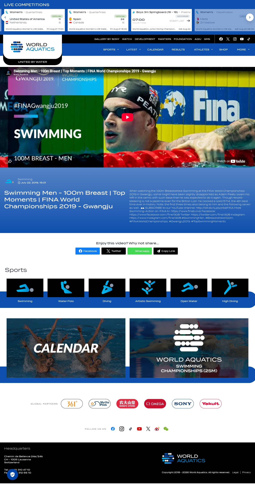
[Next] (250, 17)
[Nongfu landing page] (127, 404)
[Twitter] (148, 428)
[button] (87, 251)
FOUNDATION (183, 39)
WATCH (127, 39)
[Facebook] (112, 428)
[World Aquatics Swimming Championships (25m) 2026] (189, 348)
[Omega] (155, 404)
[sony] (183, 404)
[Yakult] (210, 404)
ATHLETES (201, 49)
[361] (72, 404)
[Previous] (5, 17)
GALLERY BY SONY (106, 39)
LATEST (131, 49)
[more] (66, 348)
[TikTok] (130, 428)
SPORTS (109, 49)
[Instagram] (121, 428)
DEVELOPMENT (145, 39)
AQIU (198, 39)
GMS (207, 39)
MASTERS (164, 39)
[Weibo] (157, 428)
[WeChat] (166, 428)
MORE (241, 49)
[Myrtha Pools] (99, 404)
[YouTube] (139, 428)
